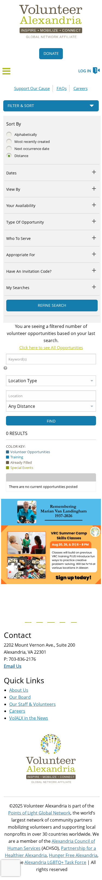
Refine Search (52, 305)
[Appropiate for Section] (94, 253)
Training (16, 457)
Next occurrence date (31, 148)
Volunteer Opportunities (30, 451)
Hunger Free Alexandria (73, 855)
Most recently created (32, 141)
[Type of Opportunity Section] (94, 221)
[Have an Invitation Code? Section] (94, 270)
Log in (84, 70)
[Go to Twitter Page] (39, 619)
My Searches (17, 287)
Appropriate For (20, 254)
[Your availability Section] (94, 204)
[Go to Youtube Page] (50, 619)
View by (13, 189)
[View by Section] (94, 188)
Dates (11, 173)
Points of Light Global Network (39, 813)
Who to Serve (18, 238)
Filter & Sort (21, 105)
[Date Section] (94, 171)
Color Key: (15, 446)
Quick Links (24, 680)
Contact (17, 635)
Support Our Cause (32, 88)
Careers (80, 88)
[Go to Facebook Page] (27, 619)
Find (51, 421)
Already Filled (21, 462)
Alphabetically (25, 134)
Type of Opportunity (25, 222)
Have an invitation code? (28, 271)
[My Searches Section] (94, 286)
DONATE (51, 53)
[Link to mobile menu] (6, 72)
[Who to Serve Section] (94, 237)
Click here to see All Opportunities (51, 347)
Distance (21, 155)
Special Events (21, 467)
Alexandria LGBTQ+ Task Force (55, 862)
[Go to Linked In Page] (73, 619)
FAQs (62, 88)
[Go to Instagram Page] (61, 619)
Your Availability (20, 205)
